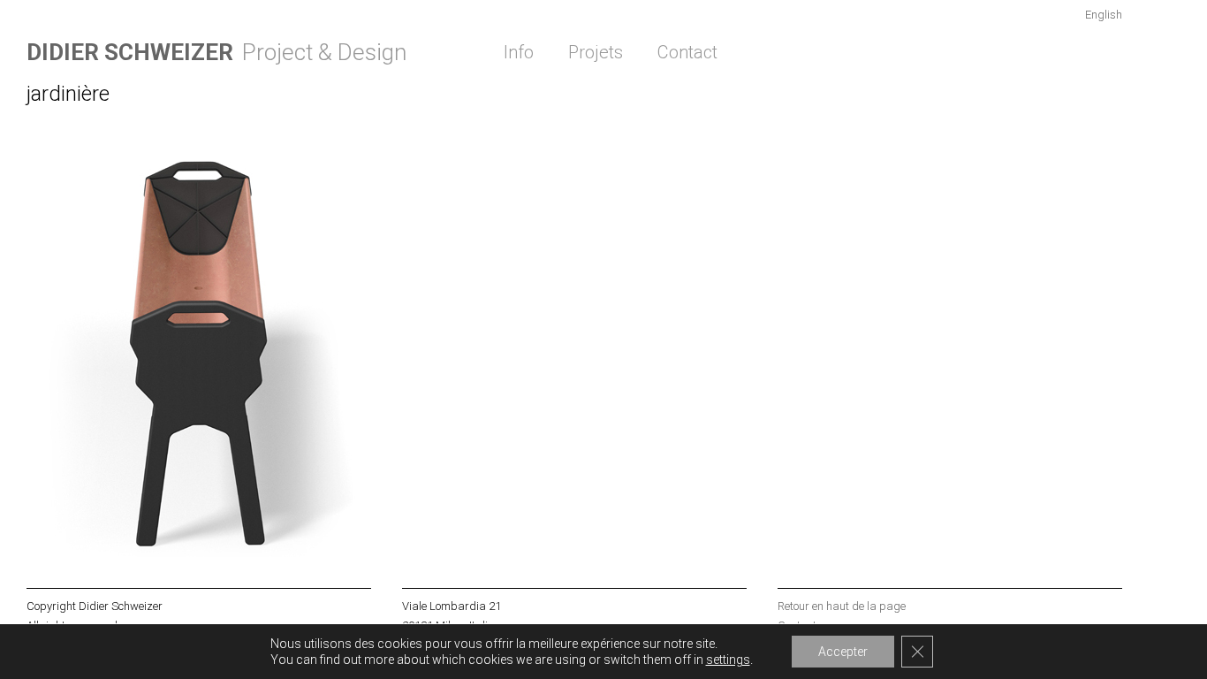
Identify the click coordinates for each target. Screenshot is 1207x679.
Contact (687, 52)
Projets (595, 52)
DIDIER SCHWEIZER (130, 52)
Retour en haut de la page (842, 606)
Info (519, 52)
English (1103, 14)
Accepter (843, 652)
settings (728, 659)
